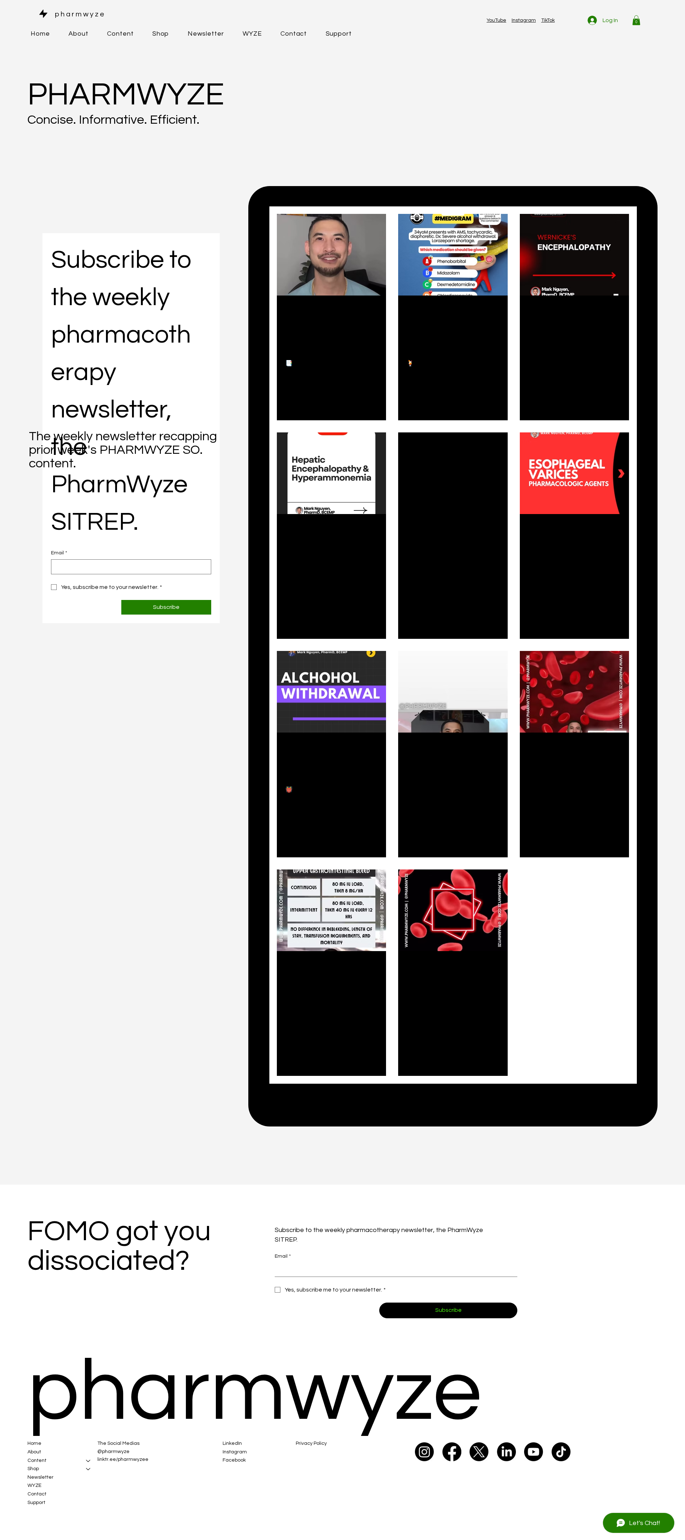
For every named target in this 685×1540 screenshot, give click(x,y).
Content (36, 1460)
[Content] (88, 1461)
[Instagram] (424, 1451)
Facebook (234, 1460)
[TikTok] (561, 1451)
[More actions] (376, 311)
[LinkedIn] (506, 1451)
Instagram (524, 20)
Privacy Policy (311, 1443)
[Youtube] (533, 1451)
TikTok (548, 20)
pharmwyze (80, 14)
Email (59, 552)
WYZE (34, 1485)
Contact (36, 1494)
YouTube (496, 20)
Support (36, 1502)
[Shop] (88, 1469)
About (34, 1451)
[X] (479, 1451)
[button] (168, 33)
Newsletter (40, 1477)
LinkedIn (232, 1443)
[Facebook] (451, 1451)
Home (34, 1443)
